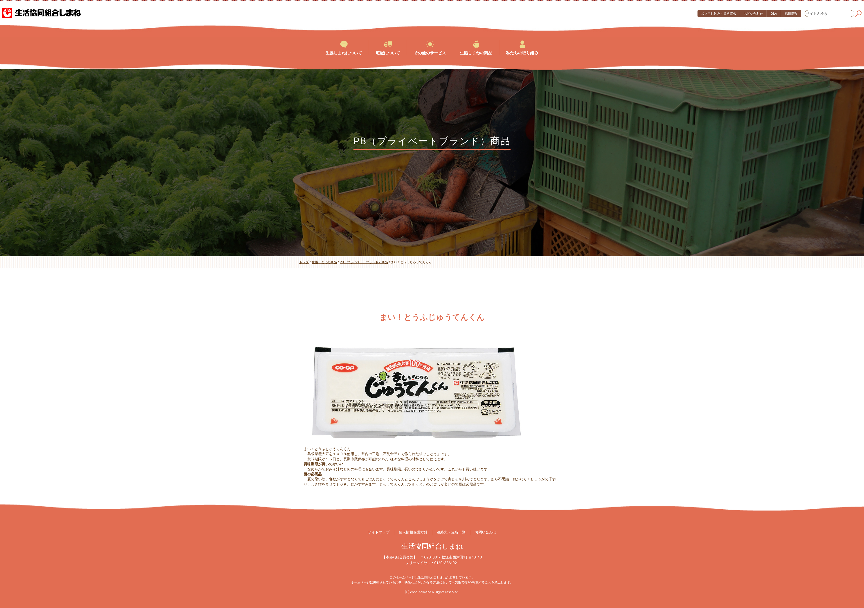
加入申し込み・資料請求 (718, 13)
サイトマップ (378, 532)
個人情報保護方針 (413, 532)
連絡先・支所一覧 (451, 532)
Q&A (774, 13)
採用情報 (791, 13)
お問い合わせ (753, 13)
